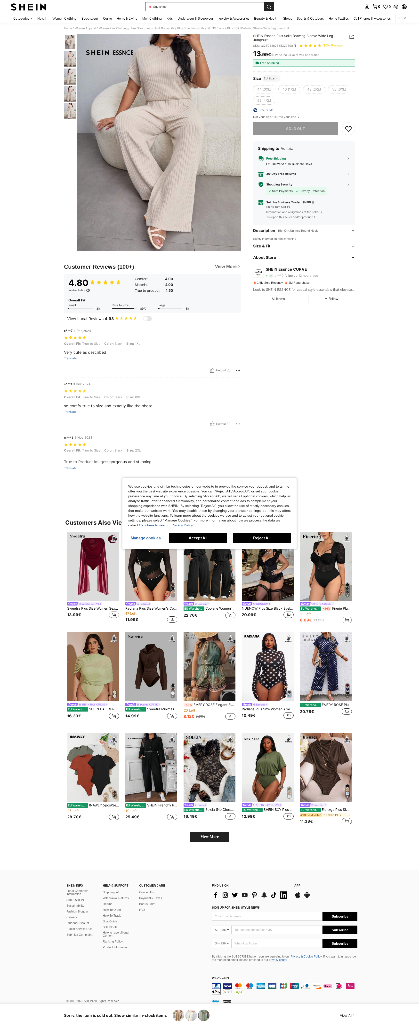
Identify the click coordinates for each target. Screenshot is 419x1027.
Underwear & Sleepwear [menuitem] (195, 18)
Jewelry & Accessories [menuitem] (233, 18)
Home (68, 28)
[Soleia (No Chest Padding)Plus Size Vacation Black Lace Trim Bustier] (209, 767)
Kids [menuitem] (170, 18)
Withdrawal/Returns (116, 898)
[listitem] (93, 578)
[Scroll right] (405, 18)
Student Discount (77, 923)
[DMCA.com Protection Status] (227, 1001)
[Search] (269, 6)
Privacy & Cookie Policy (306, 956)
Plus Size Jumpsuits (190, 28)
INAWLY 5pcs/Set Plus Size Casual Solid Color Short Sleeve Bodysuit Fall (93, 805)
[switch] (147, 318)
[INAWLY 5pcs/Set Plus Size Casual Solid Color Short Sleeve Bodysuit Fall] (93, 767)
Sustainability (75, 905)
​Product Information (116, 947)
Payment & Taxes (150, 898)
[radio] (264, 89)
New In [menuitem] (42, 18)
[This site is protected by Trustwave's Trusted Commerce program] (215, 1001)
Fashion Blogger (77, 911)
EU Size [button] (269, 78)
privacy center (278, 960)
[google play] (307, 897)
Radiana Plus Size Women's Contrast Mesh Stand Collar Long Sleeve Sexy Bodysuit (151, 608)
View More (210, 837)
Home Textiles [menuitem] (339, 18)
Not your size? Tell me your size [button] (275, 117)
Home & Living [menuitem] (127, 18)
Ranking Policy (113, 941)
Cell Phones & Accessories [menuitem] (372, 18)
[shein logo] (28, 7)
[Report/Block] (238, 370)
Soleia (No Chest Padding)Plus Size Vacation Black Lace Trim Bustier (209, 810)
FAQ (142, 910)
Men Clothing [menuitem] (152, 18)
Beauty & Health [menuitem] (266, 18)
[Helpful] (212, 370)
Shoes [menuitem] (287, 18)
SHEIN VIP (110, 927)
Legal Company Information (77, 892)
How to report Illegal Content (116, 934)
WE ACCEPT (220, 978)
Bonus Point (147, 904)
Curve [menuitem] (107, 18)
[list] (251, 895)
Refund (108, 904)
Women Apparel (85, 28)
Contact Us (146, 892)
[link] (376, 6)
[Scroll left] (399, 18)
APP (297, 885)
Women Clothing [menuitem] (64, 18)
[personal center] (367, 7)
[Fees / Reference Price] (272, 55)
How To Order (112, 910)
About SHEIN (75, 900)
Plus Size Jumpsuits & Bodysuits (152, 28)
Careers (71, 917)
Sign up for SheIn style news (236, 907)
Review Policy (76, 290)
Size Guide (110, 921)
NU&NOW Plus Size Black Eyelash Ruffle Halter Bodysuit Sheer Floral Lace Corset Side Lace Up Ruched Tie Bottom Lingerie (268, 608)
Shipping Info (111, 892)
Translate (70, 358)
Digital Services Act (79, 929)
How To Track (112, 915)
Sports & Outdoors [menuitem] (310, 18)
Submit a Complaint (79, 934)
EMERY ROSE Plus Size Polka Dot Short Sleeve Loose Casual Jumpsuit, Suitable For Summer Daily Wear (326, 705)
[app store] (297, 897)
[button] (396, 7)
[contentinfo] (284, 989)
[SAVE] (348, 128)
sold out (295, 128)
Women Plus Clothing (113, 28)
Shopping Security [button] (279, 184)
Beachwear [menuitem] (89, 18)
